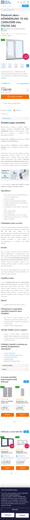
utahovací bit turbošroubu (10, 357)
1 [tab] (11, 473)
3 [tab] (14, 473)
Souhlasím (22, 515)
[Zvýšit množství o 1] (27, 90)
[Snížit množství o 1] (27, 92)
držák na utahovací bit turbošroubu (13, 355)
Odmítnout (8, 515)
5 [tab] (17, 473)
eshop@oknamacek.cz (6, 233)
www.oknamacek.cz (6, 241)
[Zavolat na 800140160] (18, 2)
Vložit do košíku (16, 97)
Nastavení (15, 509)
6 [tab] (18, 473)
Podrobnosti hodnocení (21, 33)
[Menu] (28, 2)
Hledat (25, 6)
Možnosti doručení (24, 83)
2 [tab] (12, 473)
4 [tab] (15, 473)
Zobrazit (7, 415)
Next (27, 381)
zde (10, 505)
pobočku (3, 243)
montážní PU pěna (8, 359)
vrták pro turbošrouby (9, 353)
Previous (25, 381)
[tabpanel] (7, 402)
